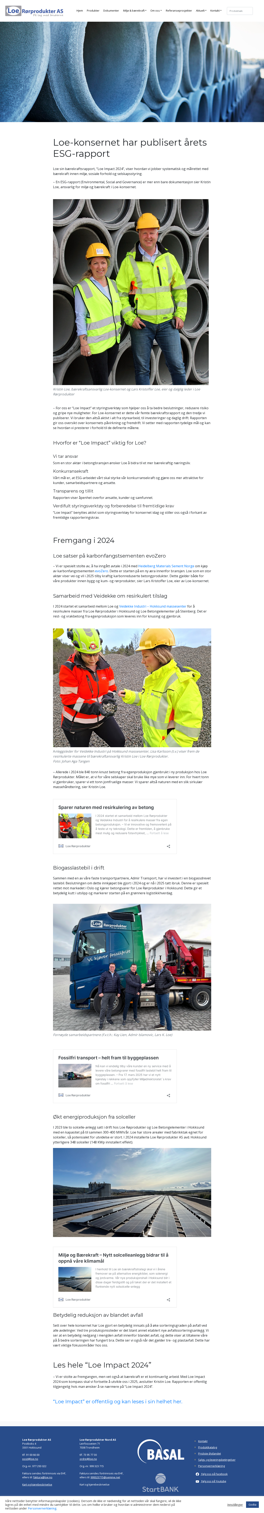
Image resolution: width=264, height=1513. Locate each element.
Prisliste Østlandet (209, 1453)
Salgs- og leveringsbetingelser (217, 1460)
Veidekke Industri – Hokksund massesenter (152, 606)
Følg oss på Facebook (214, 1474)
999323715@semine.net (105, 1477)
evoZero (101, 571)
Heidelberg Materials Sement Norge (166, 566)
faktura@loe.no (42, 1477)
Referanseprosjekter (179, 10)
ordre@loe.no (88, 1459)
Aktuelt (200, 10)
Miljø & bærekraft (134, 10)
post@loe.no (30, 1459)
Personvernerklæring (211, 1466)
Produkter (93, 10)
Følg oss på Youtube (213, 1481)
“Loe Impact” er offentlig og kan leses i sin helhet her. (117, 1402)
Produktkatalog (207, 1447)
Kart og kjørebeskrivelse (37, 1484)
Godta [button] (252, 1504)
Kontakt (215, 10)
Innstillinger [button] (235, 1504)
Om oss (155, 10)
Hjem (80, 10)
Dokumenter (111, 10)
